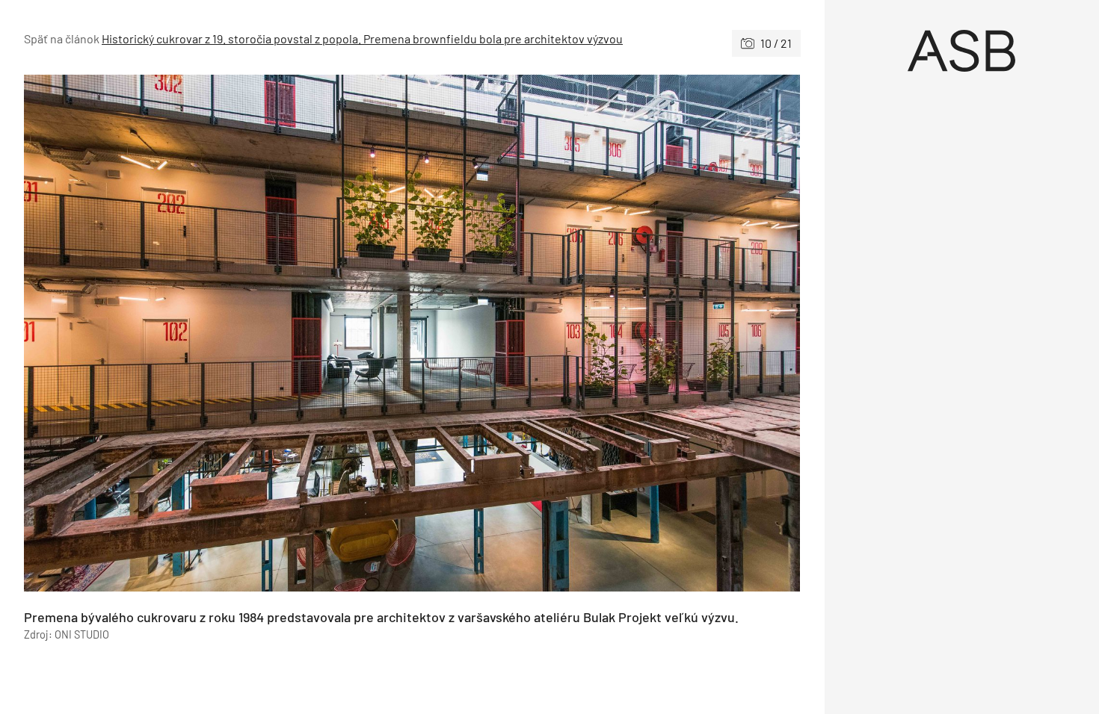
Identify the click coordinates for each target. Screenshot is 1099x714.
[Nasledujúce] (606, 333)
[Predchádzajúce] (218, 333)
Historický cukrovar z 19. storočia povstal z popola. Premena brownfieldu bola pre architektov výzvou (362, 38)
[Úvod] (962, 51)
